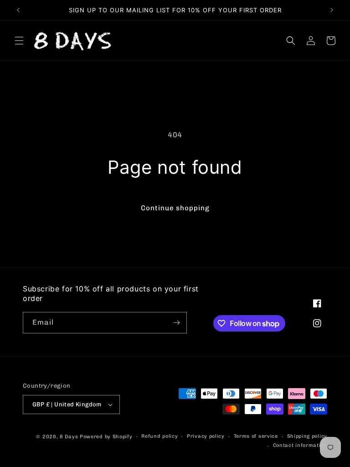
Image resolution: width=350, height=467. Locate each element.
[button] (19, 41)
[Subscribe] (176, 322)
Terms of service (256, 436)
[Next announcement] (332, 10)
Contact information (300, 445)
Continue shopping (175, 208)
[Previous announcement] (18, 10)
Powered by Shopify (106, 437)
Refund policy (159, 436)
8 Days (69, 437)
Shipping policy (307, 436)
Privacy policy (206, 436)
